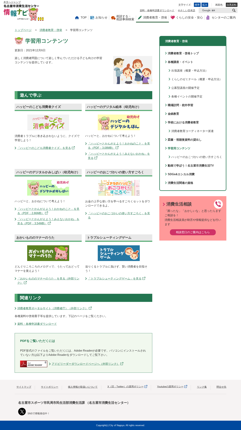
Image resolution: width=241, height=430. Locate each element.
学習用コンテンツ (179, 148)
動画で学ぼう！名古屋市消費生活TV (191, 165)
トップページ (23, 30)
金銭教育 (173, 113)
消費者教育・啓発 (51, 30)
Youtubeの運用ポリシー (170, 386)
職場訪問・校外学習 (180, 105)
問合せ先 (221, 386)
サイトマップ (23, 386)
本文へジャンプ (12, 2)
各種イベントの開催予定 (186, 96)
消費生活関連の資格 (180, 182)
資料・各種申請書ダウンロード (157, 10)
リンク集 (202, 386)
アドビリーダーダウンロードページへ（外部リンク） (85, 363)
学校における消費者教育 (183, 122)
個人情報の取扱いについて (83, 386)
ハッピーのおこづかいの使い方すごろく (196, 156)
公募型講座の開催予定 (185, 87)
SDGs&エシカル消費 (181, 174)
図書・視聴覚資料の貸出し (185, 139)
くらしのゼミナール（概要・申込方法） (196, 79)
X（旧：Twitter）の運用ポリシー (125, 386)
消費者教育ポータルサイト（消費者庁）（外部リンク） (52, 308)
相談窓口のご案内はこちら (193, 232)
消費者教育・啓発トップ (183, 53)
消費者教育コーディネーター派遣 (192, 131)
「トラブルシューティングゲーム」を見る (114, 278)
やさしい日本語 (186, 10)
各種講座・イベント (180, 61)
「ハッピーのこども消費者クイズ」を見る (44, 147)
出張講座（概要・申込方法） (189, 70)
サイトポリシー (49, 386)
